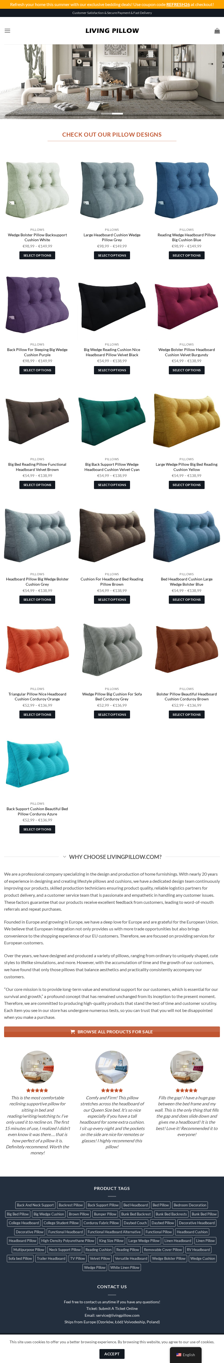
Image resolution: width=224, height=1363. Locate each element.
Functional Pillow (159, 1232)
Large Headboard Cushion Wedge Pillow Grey (112, 237)
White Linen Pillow (124, 1267)
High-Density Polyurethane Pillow (67, 1240)
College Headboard (24, 1223)
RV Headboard (198, 1249)
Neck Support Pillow (65, 1249)
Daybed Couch (135, 1223)
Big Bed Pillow (18, 1214)
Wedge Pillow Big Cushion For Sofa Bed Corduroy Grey (112, 696)
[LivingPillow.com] (112, 30)
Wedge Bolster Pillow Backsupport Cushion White (37, 237)
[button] (7, 30)
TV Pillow (77, 1258)
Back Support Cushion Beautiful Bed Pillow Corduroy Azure (37, 811)
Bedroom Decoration (190, 1205)
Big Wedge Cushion (49, 1214)
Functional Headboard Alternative (114, 1232)
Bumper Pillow (105, 1214)
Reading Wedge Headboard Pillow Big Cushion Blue (187, 237)
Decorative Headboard (197, 1223)
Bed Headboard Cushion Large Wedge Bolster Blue (187, 581)
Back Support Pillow (103, 1205)
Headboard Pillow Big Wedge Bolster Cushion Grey (37, 581)
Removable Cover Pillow (163, 1249)
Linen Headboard (177, 1240)
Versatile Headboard (131, 1258)
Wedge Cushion (202, 1258)
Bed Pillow (161, 1205)
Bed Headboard (135, 1205)
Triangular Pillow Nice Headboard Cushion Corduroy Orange (37, 696)
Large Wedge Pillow (144, 1240)
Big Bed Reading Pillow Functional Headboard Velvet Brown (37, 467)
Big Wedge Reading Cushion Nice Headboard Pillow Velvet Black (112, 352)
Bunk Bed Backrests (171, 1214)
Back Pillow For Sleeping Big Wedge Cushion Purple (37, 352)
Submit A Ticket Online (118, 1308)
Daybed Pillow (163, 1223)
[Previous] (11, 81)
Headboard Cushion (192, 1232)
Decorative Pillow (29, 1232)
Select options (37, 255)
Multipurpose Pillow (28, 1249)
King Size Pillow (111, 1240)
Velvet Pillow (100, 1258)
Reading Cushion (98, 1249)
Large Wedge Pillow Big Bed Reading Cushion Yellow (186, 467)
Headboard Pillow (22, 1240)
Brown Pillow (79, 1214)
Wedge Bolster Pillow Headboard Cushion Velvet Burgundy (186, 352)
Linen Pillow (205, 1240)
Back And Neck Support (35, 1205)
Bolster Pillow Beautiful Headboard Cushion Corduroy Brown (187, 696)
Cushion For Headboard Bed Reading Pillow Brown (112, 581)
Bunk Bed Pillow (204, 1214)
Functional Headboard (65, 1232)
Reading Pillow (127, 1249)
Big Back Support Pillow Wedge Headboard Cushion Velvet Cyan (112, 467)
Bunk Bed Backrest (136, 1214)
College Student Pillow (61, 1223)
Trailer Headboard (51, 1258)
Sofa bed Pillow (20, 1258)
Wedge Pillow (94, 1267)
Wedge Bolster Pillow (168, 1258)
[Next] (212, 81)
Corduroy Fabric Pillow (101, 1223)
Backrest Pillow (71, 1205)
